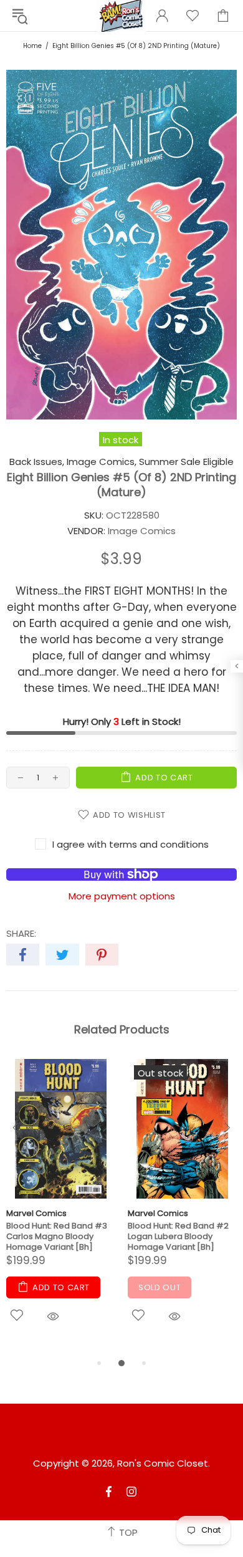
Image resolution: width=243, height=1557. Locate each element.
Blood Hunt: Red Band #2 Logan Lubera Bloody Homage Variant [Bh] (178, 1236)
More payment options (122, 896)
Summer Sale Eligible (186, 462)
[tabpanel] (61, 1207)
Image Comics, (101, 462)
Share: (21, 933)
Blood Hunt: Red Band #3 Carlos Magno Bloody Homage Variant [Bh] (56, 1236)
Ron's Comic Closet (162, 1463)
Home (32, 45)
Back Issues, (36, 462)
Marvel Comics (36, 1213)
